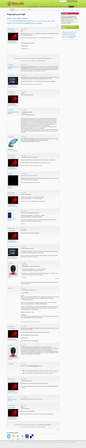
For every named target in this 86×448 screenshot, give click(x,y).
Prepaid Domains (65, 37)
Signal (39, 126)
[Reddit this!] (23, 439)
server (21, 23)
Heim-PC (19, 18)
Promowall (23, 9)
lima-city (9, 18)
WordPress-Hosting (53, 6)
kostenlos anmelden (45, 58)
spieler (31, 23)
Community (71, 6)
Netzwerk (34, 33)
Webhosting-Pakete (44, 6)
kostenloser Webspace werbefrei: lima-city (20, 4)
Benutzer (17, 9)
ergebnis (10, 21)
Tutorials (29, 9)
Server (38, 66)
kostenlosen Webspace (13, 42)
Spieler (43, 66)
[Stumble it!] (18, 439)
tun (36, 23)
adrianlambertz (12, 75)
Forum (12, 9)
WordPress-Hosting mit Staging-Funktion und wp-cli (68, 35)
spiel (27, 23)
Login (68, 1)
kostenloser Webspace (34, 6)
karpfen (10, 173)
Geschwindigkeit (28, 197)
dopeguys (11, 64)
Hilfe (76, 6)
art (7, 21)
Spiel (29, 33)
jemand (30, 21)
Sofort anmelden (69, 19)
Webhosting (12, 442)
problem (53, 21)
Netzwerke (25, 18)
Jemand (25, 37)
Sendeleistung (54, 328)
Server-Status (73, 442)
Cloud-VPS (65, 6)
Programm (45, 138)
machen (37, 21)
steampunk (11, 137)
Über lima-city (45, 442)
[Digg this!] (14, 439)
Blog (50, 442)
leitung (33, 21)
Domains (60, 6)
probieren (49, 21)
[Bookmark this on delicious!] (32, 439)
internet (25, 21)
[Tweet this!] (9, 439)
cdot (10, 211)
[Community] (9, 9)
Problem (33, 124)
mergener (11, 263)
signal (24, 23)
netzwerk (41, 21)
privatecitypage (12, 31)
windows (39, 23)
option (45, 21)
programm (9, 23)
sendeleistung (15, 23)
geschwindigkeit (18, 21)
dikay (10, 397)
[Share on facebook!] (27, 439)
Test (35, 141)
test (34, 23)
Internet (37, 68)
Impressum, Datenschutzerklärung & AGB (60, 442)
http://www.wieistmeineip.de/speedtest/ (29, 175)
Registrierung (73, 1)
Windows (48, 162)
